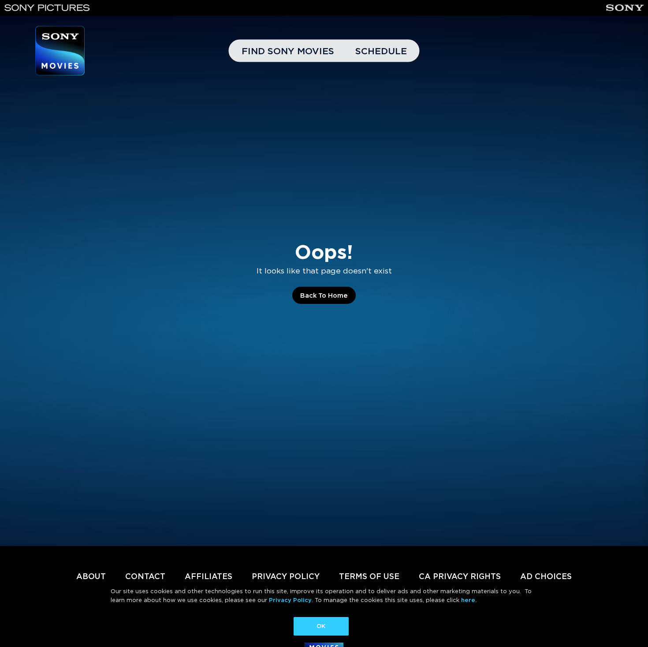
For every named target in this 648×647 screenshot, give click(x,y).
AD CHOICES (546, 576)
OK (321, 626)
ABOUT (91, 576)
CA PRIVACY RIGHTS (460, 576)
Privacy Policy (290, 600)
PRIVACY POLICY (286, 576)
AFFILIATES (208, 576)
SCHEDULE (381, 50)
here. (469, 600)
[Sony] (625, 7)
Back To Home (324, 295)
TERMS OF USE (369, 576)
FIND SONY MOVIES (288, 50)
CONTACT (145, 576)
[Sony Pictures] (47, 7)
